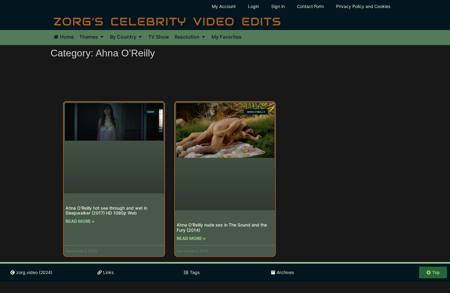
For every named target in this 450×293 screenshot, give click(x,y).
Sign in (278, 6)
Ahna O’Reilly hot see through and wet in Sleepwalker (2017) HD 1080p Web (106, 210)
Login (253, 6)
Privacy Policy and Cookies (363, 6)
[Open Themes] (101, 36)
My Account (224, 6)
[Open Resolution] (203, 36)
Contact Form (310, 6)
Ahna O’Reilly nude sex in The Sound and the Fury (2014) (222, 227)
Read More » (80, 221)
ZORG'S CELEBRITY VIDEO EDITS (167, 21)
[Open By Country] (140, 36)
